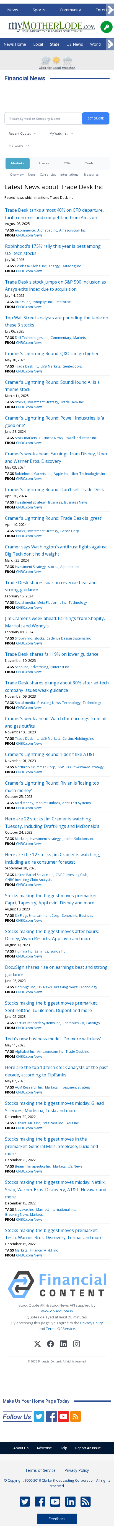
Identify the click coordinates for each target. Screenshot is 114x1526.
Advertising (39, 667)
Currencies (48, 174)
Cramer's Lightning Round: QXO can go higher (52, 353)
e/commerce (25, 230)
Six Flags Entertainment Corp (37, 915)
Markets (17, 163)
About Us (20, 1448)
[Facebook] (50, 1344)
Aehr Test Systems (76, 803)
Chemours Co (73, 1023)
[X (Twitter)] (37, 1344)
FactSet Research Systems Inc (37, 1023)
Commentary (61, 337)
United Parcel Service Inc (34, 874)
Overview (17, 174)
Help (63, 1448)
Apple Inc (61, 473)
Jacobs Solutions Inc (78, 838)
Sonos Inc (69, 915)
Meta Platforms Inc (51, 602)
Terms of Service (40, 1470)
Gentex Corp (72, 366)
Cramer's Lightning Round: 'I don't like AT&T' (50, 754)
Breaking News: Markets (24, 1214)
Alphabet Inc (47, 230)
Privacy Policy (91, 1322)
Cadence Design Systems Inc (68, 638)
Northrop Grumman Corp (35, 767)
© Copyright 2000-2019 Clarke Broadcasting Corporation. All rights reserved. (57, 1483)
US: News (44, 987)
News (12, 9)
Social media (25, 602)
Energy (54, 266)
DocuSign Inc (25, 987)
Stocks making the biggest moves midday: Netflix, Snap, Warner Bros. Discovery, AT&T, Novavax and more (55, 1189)
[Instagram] (76, 1344)
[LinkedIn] (63, 1344)
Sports (39, 9)
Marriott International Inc (55, 1209)
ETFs (67, 163)
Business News (51, 438)
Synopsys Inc (43, 302)
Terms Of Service (60, 1328)
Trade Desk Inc (26, 366)
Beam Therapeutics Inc (33, 1166)
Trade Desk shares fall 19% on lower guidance (52, 654)
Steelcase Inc (53, 1123)
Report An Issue (88, 1448)
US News (75, 44)
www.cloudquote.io (57, 1311)
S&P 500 (64, 767)
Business (55, 502)
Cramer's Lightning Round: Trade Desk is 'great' (53, 518)
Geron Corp (69, 531)
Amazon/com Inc (72, 230)
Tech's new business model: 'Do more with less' (53, 1039)
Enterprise (63, 302)
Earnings (41, 951)
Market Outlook (48, 803)
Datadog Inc (71, 266)
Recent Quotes (20, 133)
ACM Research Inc (29, 1087)
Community (70, 9)
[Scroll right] (110, 10)
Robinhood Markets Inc (33, 473)
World (95, 44)
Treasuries (91, 174)
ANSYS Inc (22, 302)
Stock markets (26, 438)
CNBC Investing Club (71, 874)
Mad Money (24, 803)
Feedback (57, 1518)
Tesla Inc (72, 1123)
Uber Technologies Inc (88, 473)
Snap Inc (21, 667)
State (54, 44)
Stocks (43, 163)
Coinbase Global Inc (30, 266)
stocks (20, 402)
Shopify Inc (23, 638)
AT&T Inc (51, 1250)
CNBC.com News (29, 235)
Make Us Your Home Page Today (36, 1401)
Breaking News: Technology (59, 702)
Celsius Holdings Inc (78, 738)
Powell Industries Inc (81, 438)
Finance (36, 1250)
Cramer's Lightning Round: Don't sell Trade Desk (54, 489)
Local (38, 44)
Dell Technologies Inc (31, 337)
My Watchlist (59, 133)
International (69, 174)
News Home (15, 44)
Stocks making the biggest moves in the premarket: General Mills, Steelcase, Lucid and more (51, 1146)
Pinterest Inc (59, 667)
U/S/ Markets (50, 366)
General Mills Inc (27, 1123)
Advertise (44, 1448)
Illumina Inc (23, 951)
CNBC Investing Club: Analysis (28, 879)
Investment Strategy (42, 402)
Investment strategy (30, 502)
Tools (89, 163)
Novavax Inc (24, 1209)
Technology (78, 602)
